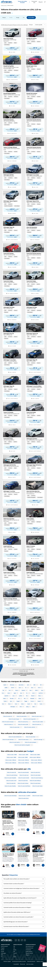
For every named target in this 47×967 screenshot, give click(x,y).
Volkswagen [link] (3, 953)
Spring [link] (14, 949)
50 (24, 669)
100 (29, 669)
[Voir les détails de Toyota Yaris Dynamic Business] (35, 122)
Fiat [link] (1, 956)
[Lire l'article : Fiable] (12, 834)
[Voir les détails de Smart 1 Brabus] (35, 521)
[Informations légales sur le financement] (17, 48)
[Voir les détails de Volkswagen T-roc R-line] (12, 493)
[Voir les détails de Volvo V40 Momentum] (35, 228)
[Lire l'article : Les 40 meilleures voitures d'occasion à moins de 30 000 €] (28, 865)
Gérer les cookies (29, 964)
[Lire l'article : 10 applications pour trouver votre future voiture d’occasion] (43, 832)
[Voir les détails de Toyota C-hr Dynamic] (12, 413)
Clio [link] (14, 946)
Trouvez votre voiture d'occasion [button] (22, 2)
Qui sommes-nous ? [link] (29, 946)
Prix (23, 17)
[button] (45, 2)
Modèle (10, 17)
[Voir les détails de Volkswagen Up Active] (35, 440)
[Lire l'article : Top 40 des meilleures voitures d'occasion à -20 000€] (12, 865)
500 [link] (13, 951)
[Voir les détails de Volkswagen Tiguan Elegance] (12, 202)
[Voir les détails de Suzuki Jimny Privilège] (12, 573)
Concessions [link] (28, 949)
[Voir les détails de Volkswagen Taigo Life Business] (35, 466)
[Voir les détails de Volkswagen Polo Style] (12, 308)
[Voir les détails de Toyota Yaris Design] (12, 282)
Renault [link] (2, 949)
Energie (17, 17)
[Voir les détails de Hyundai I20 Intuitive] (35, 41)
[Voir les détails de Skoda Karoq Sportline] (12, 521)
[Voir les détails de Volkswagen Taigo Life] (12, 228)
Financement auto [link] (29, 948)
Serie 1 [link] (14, 956)
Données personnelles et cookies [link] (18, 961)
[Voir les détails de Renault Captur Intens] (35, 68)
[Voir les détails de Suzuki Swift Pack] (12, 547)
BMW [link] (2, 955)
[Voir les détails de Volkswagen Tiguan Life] (35, 335)
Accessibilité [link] (15, 964)
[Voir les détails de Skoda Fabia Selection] (35, 627)
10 (22, 669)
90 (27, 669)
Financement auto (34, 2)
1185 (27, 671)
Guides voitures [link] (28, 951)
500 (33, 669)
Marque (4, 17)
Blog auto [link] (27, 955)
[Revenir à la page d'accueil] (6, 2)
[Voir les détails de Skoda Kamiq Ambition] (12, 627)
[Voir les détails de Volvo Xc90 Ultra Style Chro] (35, 493)
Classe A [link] (14, 953)
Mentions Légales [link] (6, 961)
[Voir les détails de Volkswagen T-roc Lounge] (35, 176)
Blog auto (41, 2)
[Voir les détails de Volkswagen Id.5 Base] (35, 308)
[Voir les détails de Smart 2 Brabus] (35, 654)
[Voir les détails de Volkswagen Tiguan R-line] (35, 202)
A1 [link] (13, 955)
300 (31, 669)
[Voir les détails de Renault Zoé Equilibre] (12, 68)
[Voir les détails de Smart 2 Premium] (35, 547)
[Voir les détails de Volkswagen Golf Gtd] (12, 176)
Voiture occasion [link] (4, 946)
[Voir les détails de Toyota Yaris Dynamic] (12, 122)
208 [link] (13, 948)
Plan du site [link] (22, 964)
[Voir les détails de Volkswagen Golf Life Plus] (12, 466)
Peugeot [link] (2, 948)
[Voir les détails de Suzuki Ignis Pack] (35, 573)
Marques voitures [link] (28, 953)
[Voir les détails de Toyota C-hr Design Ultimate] (12, 149)
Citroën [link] (2, 951)
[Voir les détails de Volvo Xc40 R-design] (12, 41)
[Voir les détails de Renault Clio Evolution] (35, 95)
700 (20, 671)
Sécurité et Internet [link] (31, 961)
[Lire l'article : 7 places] (28, 829)
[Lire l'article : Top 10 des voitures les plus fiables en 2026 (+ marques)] (43, 865)
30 (23, 669)
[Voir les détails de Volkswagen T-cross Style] (12, 361)
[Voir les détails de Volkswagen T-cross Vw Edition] (35, 387)
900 (22, 671)
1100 (24, 671)
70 (26, 669)
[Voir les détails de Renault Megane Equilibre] (12, 95)
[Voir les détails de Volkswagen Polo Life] (12, 335)
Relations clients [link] (39, 961)
